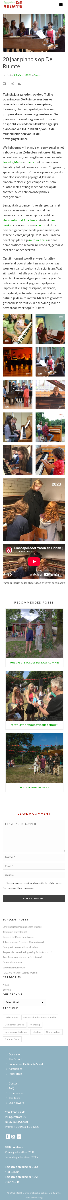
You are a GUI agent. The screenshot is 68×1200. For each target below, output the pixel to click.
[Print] (21, 83)
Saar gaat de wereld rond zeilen (20, 947)
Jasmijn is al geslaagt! (15, 931)
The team (14, 1098)
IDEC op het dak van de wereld (20, 972)
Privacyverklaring (34, 1197)
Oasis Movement (12, 962)
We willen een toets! (14, 967)
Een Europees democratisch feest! (22, 957)
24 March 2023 (22, 74)
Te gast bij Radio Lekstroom (18, 936)
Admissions (15, 1068)
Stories (37, 74)
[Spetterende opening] (34, 758)
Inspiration (15, 1073)
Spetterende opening (34, 787)
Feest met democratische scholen (35, 725)
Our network (16, 1102)
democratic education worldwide (39, 1017)
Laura (30, 162)
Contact (13, 1083)
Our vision (15, 1054)
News (6, 984)
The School (15, 1059)
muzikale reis (38, 240)
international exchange (16, 1032)
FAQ (11, 1088)
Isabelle (8, 162)
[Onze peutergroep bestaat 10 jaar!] (34, 633)
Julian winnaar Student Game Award (23, 942)
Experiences (16, 1093)
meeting (37, 1032)
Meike (18, 162)
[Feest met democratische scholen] (34, 696)
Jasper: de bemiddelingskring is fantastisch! (27, 952)
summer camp (12, 1039)
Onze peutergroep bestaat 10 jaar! (34, 662)
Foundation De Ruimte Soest (26, 1064)
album (39, 225)
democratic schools (14, 1024)
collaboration (11, 1017)
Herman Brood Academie (20, 220)
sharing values (53, 1032)
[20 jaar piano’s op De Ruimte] (34, 33)
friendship (35, 1024)
